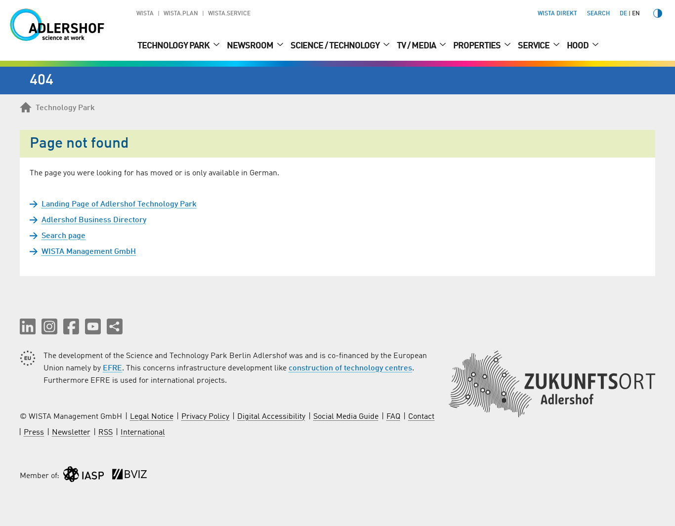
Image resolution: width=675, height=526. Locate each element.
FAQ (393, 417)
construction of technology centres (350, 368)
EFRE (112, 368)
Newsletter (71, 433)
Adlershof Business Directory (94, 220)
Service (534, 45)
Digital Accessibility (271, 417)
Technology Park (174, 45)
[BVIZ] (129, 476)
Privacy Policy (205, 417)
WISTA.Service (229, 14)
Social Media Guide (346, 417)
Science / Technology (336, 45)
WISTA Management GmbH (89, 252)
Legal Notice (151, 417)
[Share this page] (115, 326)
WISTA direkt (557, 14)
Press (34, 433)
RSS (105, 433)
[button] (28, 326)
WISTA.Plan (181, 14)
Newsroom (251, 45)
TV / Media (417, 45)
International (143, 433)
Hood (578, 45)
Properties (477, 45)
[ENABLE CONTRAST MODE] (657, 13)
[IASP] (83, 476)
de (623, 14)
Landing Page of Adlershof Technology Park (119, 204)
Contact (421, 417)
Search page (63, 236)
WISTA (145, 14)
